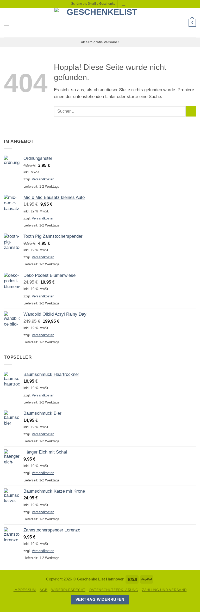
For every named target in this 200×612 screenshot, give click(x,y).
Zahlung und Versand (164, 590)
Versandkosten (43, 179)
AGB (43, 590)
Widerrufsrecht (68, 590)
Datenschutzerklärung (113, 590)
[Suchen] (124, 4)
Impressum (25, 590)
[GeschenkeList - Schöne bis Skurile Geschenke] (100, 23)
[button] (7, 22)
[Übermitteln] (191, 111)
